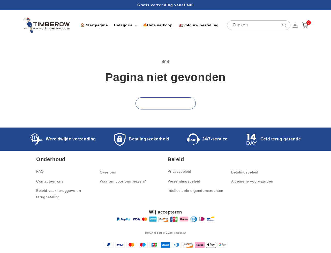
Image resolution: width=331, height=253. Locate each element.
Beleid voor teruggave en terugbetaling (58, 193)
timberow (180, 232)
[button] (125, 25)
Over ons (108, 172)
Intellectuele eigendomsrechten (195, 190)
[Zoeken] (284, 25)
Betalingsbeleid (244, 172)
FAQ (40, 171)
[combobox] (258, 25)
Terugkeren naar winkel (165, 103)
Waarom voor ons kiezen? (123, 181)
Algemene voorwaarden (252, 181)
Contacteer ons (49, 181)
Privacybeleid (179, 171)
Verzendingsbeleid (184, 181)
